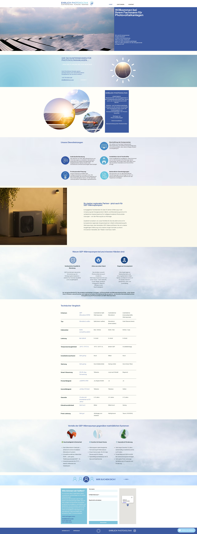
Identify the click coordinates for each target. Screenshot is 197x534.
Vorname (91, 489)
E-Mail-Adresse (93, 494)
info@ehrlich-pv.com (68, 80)
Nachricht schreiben (95, 500)
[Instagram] (134, 530)
